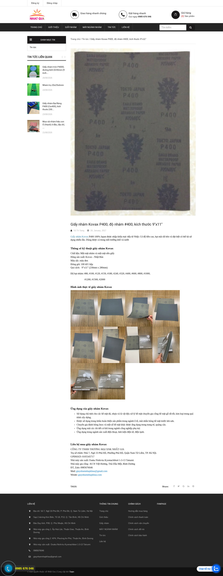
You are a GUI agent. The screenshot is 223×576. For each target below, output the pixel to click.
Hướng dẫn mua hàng (137, 511)
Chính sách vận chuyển (138, 523)
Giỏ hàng (186, 12)
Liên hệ (126, 27)
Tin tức (112, 27)
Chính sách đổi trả (136, 529)
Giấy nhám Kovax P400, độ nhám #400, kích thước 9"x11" (116, 224)
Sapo (71, 572)
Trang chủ (36, 27)
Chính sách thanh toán (138, 517)
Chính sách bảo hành (137, 535)
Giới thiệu (53, 27)
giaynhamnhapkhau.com (90, 474)
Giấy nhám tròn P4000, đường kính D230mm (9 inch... (53, 70)
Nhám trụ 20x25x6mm (53, 85)
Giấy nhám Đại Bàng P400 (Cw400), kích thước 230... (52, 106)
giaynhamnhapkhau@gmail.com (91, 471)
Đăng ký (35, 3)
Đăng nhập (52, 3)
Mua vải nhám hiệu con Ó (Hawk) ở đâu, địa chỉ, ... (53, 124)
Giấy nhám (70, 27)
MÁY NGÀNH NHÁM (92, 27)
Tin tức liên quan (39, 56)
